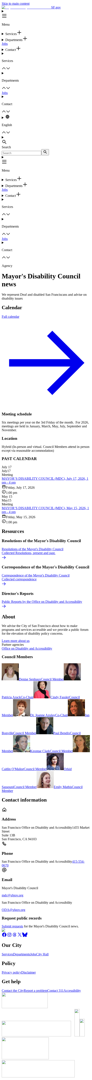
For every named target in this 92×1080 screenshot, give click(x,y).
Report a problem (35, 990)
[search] (45, 152)
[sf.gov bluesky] (24, 936)
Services (7, 954)
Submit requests (12, 926)
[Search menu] (46, 140)
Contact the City (13, 990)
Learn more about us (16, 641)
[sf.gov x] (19, 936)
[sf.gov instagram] (9, 936)
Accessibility (72, 990)
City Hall (42, 954)
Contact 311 (55, 990)
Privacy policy (11, 972)
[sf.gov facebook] (4, 936)
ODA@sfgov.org (13, 910)
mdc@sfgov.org (12, 895)
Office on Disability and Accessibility (27, 648)
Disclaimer (28, 972)
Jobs (5, 44)
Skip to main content (16, 3)
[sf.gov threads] (14, 936)
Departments (21, 954)
